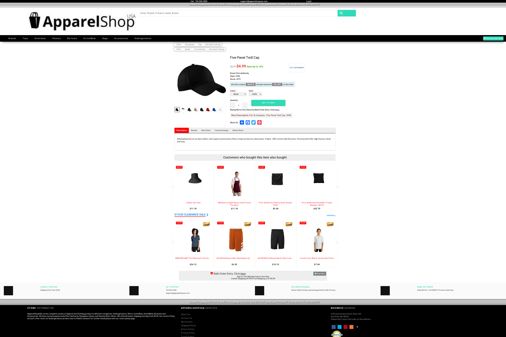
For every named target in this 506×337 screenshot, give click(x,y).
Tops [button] (25, 38)
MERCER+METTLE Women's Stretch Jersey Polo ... (317, 258)
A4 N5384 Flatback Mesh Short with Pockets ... (234, 258)
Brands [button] (12, 38)
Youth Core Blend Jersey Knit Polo (276, 258)
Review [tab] (194, 130)
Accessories (121, 38)
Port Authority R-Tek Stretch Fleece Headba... (317, 203)
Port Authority (242, 73)
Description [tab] (181, 130)
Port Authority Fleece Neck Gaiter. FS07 (234, 203)
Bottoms (72, 38)
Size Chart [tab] (206, 130)
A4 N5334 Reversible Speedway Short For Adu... (193, 258)
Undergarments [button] (143, 38)
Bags (105, 38)
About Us (185, 314)
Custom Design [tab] (221, 130)
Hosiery (56, 38)
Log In (309, 1)
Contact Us (186, 318)
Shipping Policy (188, 325)
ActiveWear (89, 38)
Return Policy (187, 329)
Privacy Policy (188, 333)
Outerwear (40, 38)
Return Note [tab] (238, 130)
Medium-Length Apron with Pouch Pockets (193, 203)
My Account (187, 322)
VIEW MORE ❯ (331, 215)
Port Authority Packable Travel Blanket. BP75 (276, 203)
